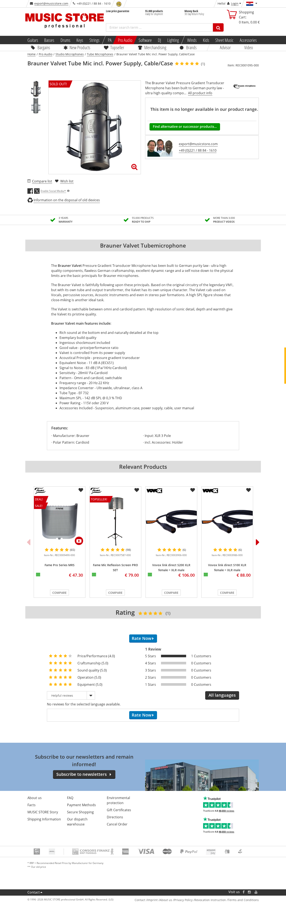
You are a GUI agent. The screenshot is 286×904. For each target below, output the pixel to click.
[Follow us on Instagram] (249, 892)
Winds (192, 40)
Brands (191, 47)
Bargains (43, 47)
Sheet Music (224, 40)
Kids (206, 40)
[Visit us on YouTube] (256, 892)
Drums (65, 40)
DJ (159, 40)
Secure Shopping (80, 812)
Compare (59, 593)
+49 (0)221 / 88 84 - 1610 (197, 150)
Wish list (66, 181)
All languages (222, 695)
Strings (94, 40)
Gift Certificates (119, 810)
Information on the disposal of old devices (66, 200)
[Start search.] (218, 27)
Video (248, 47)
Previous (28, 542)
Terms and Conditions (243, 900)
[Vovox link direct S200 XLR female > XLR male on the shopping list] (192, 490)
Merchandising (155, 47)
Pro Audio (125, 40)
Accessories (248, 40)
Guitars (32, 40)
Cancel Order (117, 824)
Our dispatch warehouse (77, 822)
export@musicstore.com (51, 3)
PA (110, 40)
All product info (200, 93)
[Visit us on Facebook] (243, 892)
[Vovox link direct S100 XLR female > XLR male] (227, 521)
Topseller (117, 47)
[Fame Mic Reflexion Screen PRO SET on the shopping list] (136, 490)
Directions (115, 817)
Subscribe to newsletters (81, 774)
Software (145, 40)
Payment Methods (81, 805)
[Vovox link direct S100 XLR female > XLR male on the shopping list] (248, 490)
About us (34, 798)
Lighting (173, 40)
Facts (31, 805)
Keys (79, 40)
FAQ (70, 798)
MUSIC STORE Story (42, 812)
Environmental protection (118, 800)
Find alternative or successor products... (185, 126)
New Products (80, 47)
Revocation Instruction (210, 900)
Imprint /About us (159, 900)
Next (258, 542)
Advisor (225, 47)
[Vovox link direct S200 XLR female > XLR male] (171, 521)
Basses (49, 40)
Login (234, 3)
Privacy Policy (183, 900)
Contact (33, 892)
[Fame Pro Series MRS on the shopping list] (81, 490)
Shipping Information (44, 819)
